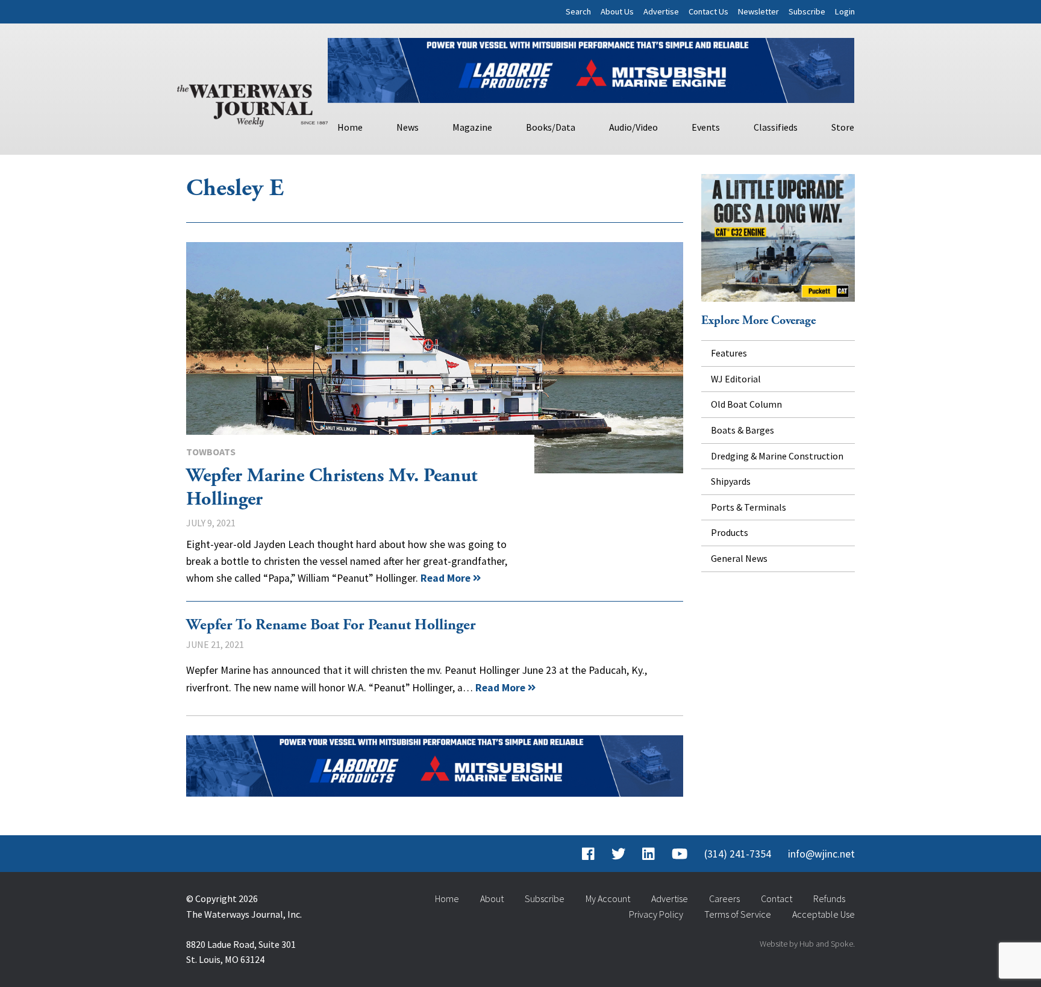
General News (739, 558)
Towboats (211, 452)
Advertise (661, 11)
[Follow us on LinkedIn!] (648, 854)
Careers (724, 898)
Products (729, 532)
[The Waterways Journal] (252, 103)
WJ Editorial (736, 379)
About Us (617, 11)
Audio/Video (633, 127)
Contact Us (708, 11)
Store (842, 127)
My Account (608, 898)
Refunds (829, 898)
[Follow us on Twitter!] (618, 854)
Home (350, 127)
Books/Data (550, 127)
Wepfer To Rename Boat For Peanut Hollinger (331, 625)
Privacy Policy (656, 914)
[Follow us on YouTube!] (679, 854)
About (492, 898)
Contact (776, 898)
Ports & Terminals (748, 507)
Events (706, 127)
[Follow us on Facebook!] (588, 854)
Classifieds (776, 127)
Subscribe (807, 11)
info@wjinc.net (821, 854)
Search (578, 11)
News (407, 127)
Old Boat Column (746, 404)
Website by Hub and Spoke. (807, 943)
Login (845, 11)
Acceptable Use (823, 914)
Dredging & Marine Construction (777, 456)
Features (729, 353)
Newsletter (758, 11)
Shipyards (731, 481)
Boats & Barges (742, 430)
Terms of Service (737, 914)
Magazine (472, 127)
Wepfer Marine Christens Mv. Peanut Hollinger (434, 357)
